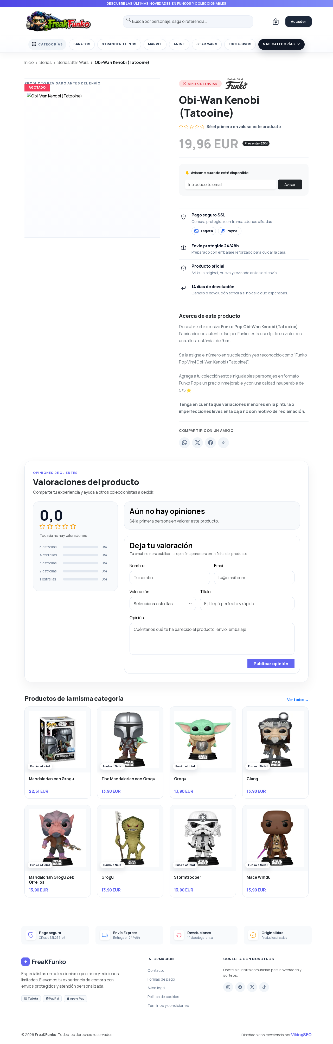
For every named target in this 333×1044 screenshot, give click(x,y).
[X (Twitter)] (197, 442)
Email (218, 566)
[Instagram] (228, 987)
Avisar (290, 184)
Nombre (137, 566)
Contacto (156, 970)
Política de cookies (163, 996)
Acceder (298, 21)
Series (46, 62)
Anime (179, 44)
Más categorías (279, 44)
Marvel (155, 44)
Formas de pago (161, 979)
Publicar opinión (271, 663)
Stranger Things (119, 44)
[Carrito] (275, 21)
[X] (252, 987)
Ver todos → (298, 699)
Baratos (81, 44)
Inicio (29, 62)
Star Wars (206, 44)
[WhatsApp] (184, 442)
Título (205, 591)
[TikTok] (264, 987)
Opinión (137, 617)
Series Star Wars (73, 62)
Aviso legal (156, 987)
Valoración (139, 591)
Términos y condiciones (168, 1005)
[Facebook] (210, 442)
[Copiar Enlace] (223, 442)
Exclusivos (240, 44)
